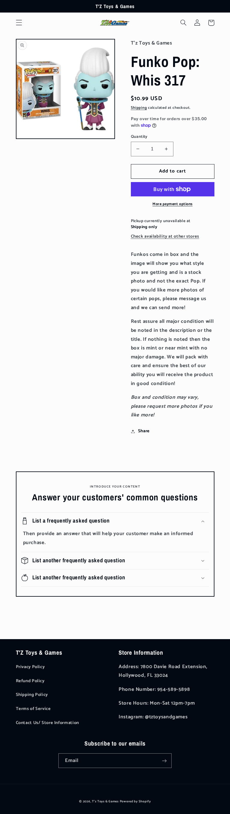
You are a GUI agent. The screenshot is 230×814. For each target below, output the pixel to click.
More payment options (172, 204)
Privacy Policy (30, 667)
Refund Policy (30, 681)
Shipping (139, 108)
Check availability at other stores (165, 236)
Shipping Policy (32, 694)
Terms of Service (33, 708)
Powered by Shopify (135, 801)
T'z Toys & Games (105, 801)
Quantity (139, 137)
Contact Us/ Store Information (47, 722)
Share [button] (144, 431)
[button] (19, 23)
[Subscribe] (164, 760)
